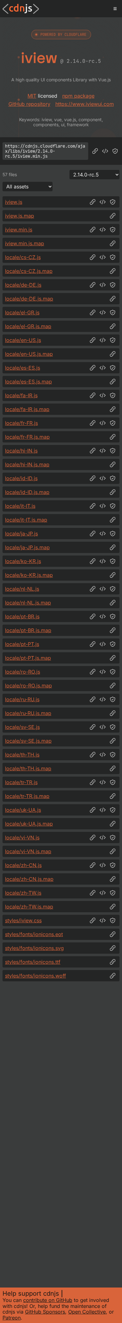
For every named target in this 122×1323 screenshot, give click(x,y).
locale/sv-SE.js (22, 727)
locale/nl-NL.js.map (28, 602)
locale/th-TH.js (22, 754)
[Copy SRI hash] (115, 151)
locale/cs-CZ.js (23, 257)
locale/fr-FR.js (21, 423)
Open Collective (87, 1312)
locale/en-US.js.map (29, 354)
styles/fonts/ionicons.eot (34, 934)
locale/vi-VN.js (22, 837)
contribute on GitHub (47, 1300)
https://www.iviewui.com (84, 104)
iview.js (13, 202)
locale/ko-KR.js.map (29, 575)
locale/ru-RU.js (22, 699)
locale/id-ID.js (21, 478)
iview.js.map (19, 216)
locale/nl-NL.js (22, 589)
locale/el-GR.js (22, 312)
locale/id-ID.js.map (27, 492)
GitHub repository (29, 104)
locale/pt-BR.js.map (28, 630)
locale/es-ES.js (22, 368)
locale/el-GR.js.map (28, 326)
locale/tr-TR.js (21, 782)
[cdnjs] (21, 9)
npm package (78, 96)
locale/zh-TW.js (23, 893)
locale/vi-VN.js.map (28, 851)
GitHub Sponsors (45, 1312)
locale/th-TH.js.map (28, 768)
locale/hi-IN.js (21, 450)
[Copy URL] (95, 151)
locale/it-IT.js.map (26, 520)
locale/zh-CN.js (23, 865)
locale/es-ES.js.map (28, 381)
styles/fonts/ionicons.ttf (32, 962)
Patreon (12, 1318)
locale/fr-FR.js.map (27, 437)
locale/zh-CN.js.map (29, 879)
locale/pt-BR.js (22, 616)
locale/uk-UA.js (23, 810)
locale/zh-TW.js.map (29, 906)
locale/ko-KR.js (23, 561)
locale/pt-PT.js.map (28, 658)
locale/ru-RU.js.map (28, 713)
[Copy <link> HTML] (102, 920)
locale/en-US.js (23, 340)
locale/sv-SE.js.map (28, 741)
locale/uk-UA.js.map (29, 824)
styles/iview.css (23, 920)
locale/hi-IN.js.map (27, 464)
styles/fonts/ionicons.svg (34, 948)
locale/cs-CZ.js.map (29, 271)
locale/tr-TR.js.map (27, 796)
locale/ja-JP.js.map (27, 547)
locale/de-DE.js (23, 285)
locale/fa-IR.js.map (27, 409)
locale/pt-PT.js (22, 644)
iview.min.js (18, 229)
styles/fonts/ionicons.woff (35, 976)
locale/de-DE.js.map (29, 298)
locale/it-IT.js (20, 506)
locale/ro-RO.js (22, 672)
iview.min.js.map (24, 243)
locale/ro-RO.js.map (28, 685)
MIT (32, 96)
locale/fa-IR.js (21, 395)
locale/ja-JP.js (21, 533)
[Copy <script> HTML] (105, 151)
